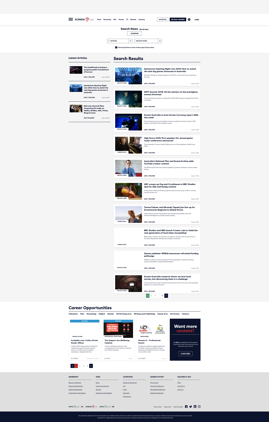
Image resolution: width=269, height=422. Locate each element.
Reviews (133, 19)
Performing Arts (123, 314)
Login (197, 19)
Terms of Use (167, 406)
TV (127, 19)
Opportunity (127, 396)
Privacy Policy (158, 406)
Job (124, 386)
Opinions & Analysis (102, 386)
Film (114, 19)
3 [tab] (83, 366)
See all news (143, 29)
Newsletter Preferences (157, 390)
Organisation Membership (77, 393)
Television (73, 314)
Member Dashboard (156, 393)
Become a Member (178, 19)
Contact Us (181, 386)
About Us (180, 390)
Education (126, 393)
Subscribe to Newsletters (104, 393)
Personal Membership (76, 386)
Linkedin (195, 406)
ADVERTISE (162, 19)
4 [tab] (87, 366)
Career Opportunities (90, 307)
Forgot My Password (157, 386)
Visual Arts (162, 314)
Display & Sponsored (130, 383)
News (99, 19)
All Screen (174, 314)
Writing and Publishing (144, 314)
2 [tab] (79, 366)
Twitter (190, 407)
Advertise (134, 34)
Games (121, 19)
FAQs (179, 383)
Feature (185, 314)
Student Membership (75, 390)
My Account (154, 383)
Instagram (199, 406)
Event (125, 390)
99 (162, 296)
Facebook (186, 406)
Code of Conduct (178, 406)
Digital (102, 314)
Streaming (107, 19)
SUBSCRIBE (185, 353)
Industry (142, 19)
